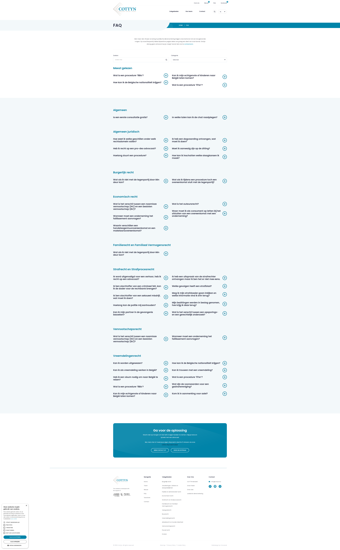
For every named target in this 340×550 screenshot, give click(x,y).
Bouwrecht (165, 514)
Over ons (196, 3)
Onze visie (190, 489)
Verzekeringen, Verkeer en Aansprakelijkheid (170, 487)
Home (181, 25)
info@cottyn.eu (216, 482)
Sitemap (162, 545)
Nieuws (206, 3)
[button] (15, 545)
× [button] (26, 505)
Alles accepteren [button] (15, 537)
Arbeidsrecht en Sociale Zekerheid (172, 522)
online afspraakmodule (170, 445)
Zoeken (115, 55)
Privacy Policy (171, 545)
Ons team (188, 11)
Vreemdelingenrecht (168, 518)
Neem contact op (160, 450)
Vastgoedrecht (166, 510)
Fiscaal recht (166, 530)
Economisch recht (167, 496)
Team (146, 485)
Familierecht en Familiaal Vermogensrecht (169, 505)
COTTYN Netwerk (192, 482)
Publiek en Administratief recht (171, 492)
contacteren (188, 44)
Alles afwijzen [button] (15, 541)
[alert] (15, 526)
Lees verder (14, 519)
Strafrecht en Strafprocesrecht (171, 500)
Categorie (174, 55)
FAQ (214, 3)
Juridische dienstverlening (195, 493)
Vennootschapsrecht (168, 526)
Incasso (164, 534)
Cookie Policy (181, 545)
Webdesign (215, 545)
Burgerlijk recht (166, 482)
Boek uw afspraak (180, 450)
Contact (202, 11)
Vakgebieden (173, 11)
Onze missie (191, 485)
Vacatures (224, 3)
